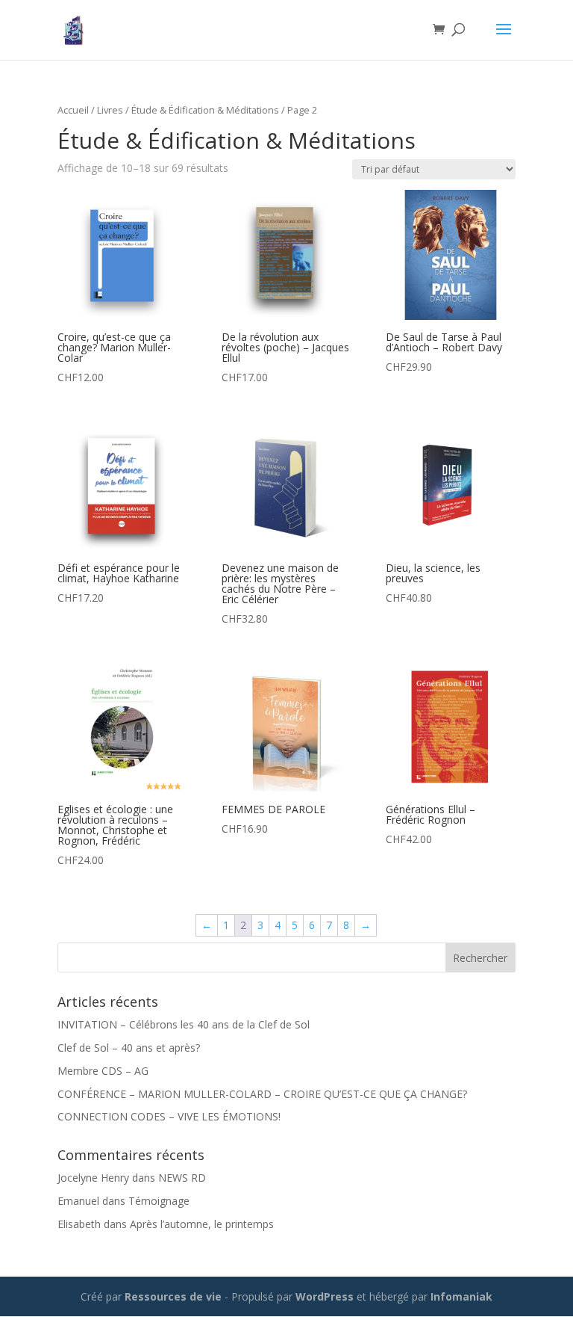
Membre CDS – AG (102, 1071)
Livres (110, 110)
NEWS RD (182, 1178)
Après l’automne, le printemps (202, 1224)
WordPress (324, 1296)
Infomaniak (461, 1296)
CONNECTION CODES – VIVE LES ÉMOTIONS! (169, 1116)
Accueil (73, 110)
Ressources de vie (175, 1296)
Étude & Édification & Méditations (205, 110)
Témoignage (159, 1201)
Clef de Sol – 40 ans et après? (128, 1047)
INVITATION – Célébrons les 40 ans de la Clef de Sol (183, 1024)
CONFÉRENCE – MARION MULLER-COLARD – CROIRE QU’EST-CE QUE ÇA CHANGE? (262, 1094)
